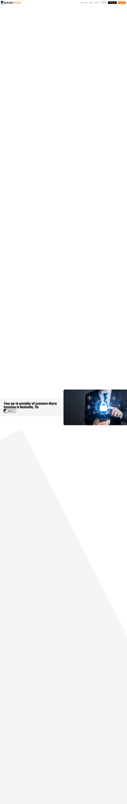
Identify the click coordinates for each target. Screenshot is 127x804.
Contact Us (121, 2)
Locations (96, 2)
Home (82, 2)
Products (91, 2)
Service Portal (112, 2)
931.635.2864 (103, 2)
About (86, 2)
